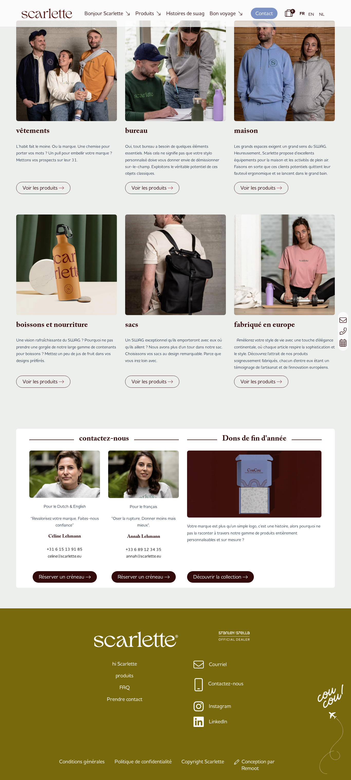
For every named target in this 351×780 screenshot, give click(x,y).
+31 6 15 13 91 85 (64, 549)
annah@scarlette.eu (143, 556)
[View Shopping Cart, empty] (288, 13)
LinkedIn (218, 721)
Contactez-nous (225, 683)
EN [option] (311, 14)
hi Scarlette (124, 663)
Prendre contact (124, 699)
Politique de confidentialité (143, 761)
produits (124, 675)
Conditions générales (82, 761)
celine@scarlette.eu (64, 556)
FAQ (124, 687)
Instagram (220, 706)
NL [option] (322, 14)
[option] (311, 14)
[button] (264, 13)
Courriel (218, 664)
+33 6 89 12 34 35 (143, 549)
